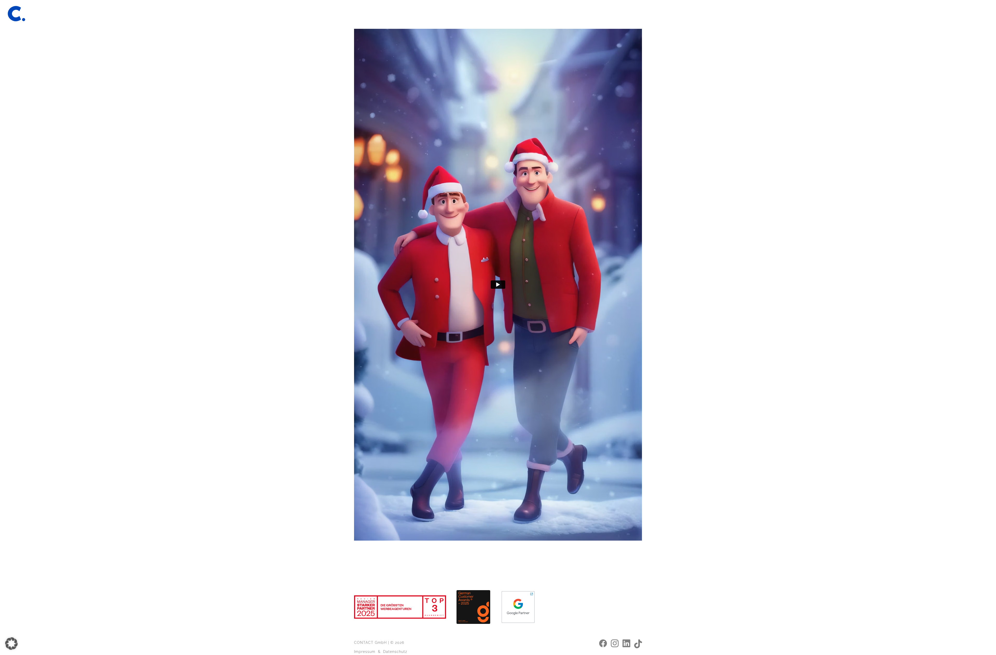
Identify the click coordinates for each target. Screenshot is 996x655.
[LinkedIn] (626, 643)
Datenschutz (395, 652)
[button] (11, 643)
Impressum (364, 652)
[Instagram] (615, 643)
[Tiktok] (638, 643)
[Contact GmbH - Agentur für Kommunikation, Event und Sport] (16, 13)
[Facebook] (603, 643)
